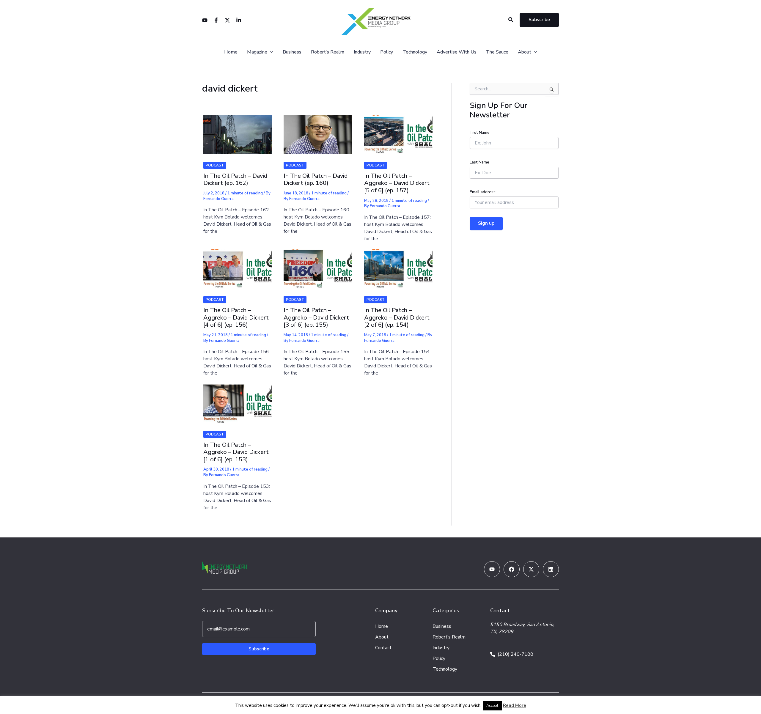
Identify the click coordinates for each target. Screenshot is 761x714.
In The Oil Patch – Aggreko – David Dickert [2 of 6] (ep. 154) (397, 317)
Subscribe (259, 649)
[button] (511, 20)
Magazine (257, 52)
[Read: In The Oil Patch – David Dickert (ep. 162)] (237, 131)
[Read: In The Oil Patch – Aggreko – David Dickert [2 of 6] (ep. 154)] (398, 265)
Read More (514, 705)
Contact (383, 647)
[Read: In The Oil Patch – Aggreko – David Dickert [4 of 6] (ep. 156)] (237, 265)
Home (231, 52)
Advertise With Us (457, 52)
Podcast (215, 165)
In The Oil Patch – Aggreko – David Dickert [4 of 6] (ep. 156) (236, 317)
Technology (414, 52)
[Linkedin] (238, 20)
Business (292, 52)
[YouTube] (204, 20)
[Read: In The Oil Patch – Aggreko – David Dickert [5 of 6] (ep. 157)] (398, 131)
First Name (480, 132)
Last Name (479, 162)
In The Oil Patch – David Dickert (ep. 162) (235, 179)
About (524, 52)
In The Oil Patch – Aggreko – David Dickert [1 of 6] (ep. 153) (236, 452)
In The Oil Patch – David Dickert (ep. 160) (316, 179)
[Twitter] (227, 20)
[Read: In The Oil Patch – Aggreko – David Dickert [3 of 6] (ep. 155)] (317, 265)
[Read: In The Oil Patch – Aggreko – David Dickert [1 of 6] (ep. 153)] (237, 399)
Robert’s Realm (327, 52)
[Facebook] (216, 20)
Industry (362, 52)
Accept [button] (492, 705)
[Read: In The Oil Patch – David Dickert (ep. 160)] (317, 131)
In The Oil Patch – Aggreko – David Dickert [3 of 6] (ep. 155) (316, 317)
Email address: (483, 192)
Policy (386, 52)
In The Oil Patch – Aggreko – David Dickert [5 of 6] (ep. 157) (397, 183)
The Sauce (497, 52)
